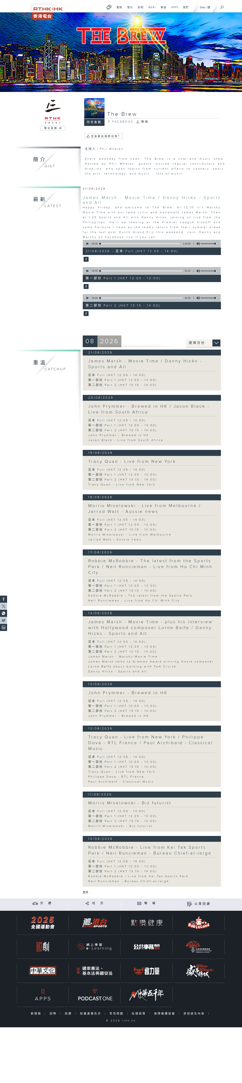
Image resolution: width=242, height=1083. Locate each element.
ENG (202, 7)
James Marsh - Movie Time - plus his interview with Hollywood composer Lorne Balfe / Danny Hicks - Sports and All (150, 627)
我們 (184, 9)
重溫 (162, 9)
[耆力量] (146, 970)
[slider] (209, 243)
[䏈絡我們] (139, 903)
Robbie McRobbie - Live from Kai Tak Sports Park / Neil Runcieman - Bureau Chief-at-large (150, 850)
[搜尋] (222, 6)
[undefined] (109, 7)
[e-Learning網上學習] (94, 946)
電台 (129, 9)
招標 (69, 1013)
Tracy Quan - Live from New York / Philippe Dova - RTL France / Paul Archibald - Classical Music (150, 743)
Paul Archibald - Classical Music (121, 781)
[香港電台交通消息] (35, 903)
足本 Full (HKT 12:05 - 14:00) (117, 375)
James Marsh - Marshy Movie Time (123, 656)
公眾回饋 (203, 904)
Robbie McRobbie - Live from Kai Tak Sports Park (138, 876)
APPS (174, 9)
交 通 (46, 903)
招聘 (54, 1013)
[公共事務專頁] (146, 946)
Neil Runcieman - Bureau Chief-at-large (128, 881)
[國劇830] (42, 946)
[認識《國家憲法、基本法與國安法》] (94, 970)
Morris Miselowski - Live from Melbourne (129, 534)
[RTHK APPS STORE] (42, 994)
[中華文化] (42, 970)
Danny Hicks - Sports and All (117, 671)
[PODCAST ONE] (94, 994)
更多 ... (87, 892)
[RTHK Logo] (44, 9)
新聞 (139, 9)
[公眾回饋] (189, 903)
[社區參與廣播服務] (199, 946)
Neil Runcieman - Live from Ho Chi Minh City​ (134, 600)
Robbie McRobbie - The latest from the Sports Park (140, 595)
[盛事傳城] (199, 970)
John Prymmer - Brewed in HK (118, 435)
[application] (150, 244)
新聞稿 (37, 1013)
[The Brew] (86, 259)
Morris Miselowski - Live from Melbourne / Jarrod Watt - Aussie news (144, 508)
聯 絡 (150, 903)
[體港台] (94, 922)
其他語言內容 (195, 1013)
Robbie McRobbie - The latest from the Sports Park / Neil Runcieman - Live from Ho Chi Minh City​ (150, 566)
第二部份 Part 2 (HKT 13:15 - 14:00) (122, 385)
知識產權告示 (91, 1013)
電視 (118, 9)
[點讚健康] (146, 922)
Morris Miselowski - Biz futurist (129, 803)
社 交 (98, 903)
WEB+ (151, 9)
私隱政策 (140, 1013)
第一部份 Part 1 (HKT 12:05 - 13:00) (122, 380)
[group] (197, 244)
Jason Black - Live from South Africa (125, 440)
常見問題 (117, 1013)
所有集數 (94, 122)
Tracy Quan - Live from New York (132, 461)
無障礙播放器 (165, 1013)
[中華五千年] (146, 994)
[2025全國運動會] (42, 922)
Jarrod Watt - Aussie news (115, 539)
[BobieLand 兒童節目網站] (199, 922)
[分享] (87, 903)
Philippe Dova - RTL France (116, 776)
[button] (87, 244)
